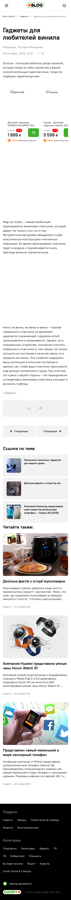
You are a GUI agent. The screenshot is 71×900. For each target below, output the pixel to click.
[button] (6, 5)
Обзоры (21, 820)
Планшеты (35, 856)
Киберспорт (17, 856)
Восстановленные (28, 827)
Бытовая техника (13, 863)
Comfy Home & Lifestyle (45, 820)
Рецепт (31, 863)
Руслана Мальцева (30, 47)
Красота (44, 863)
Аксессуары (28, 848)
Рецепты (8, 827)
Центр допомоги (20, 883)
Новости (8, 820)
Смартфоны (10, 848)
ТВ (4, 856)
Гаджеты (10, 393)
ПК (55, 848)
